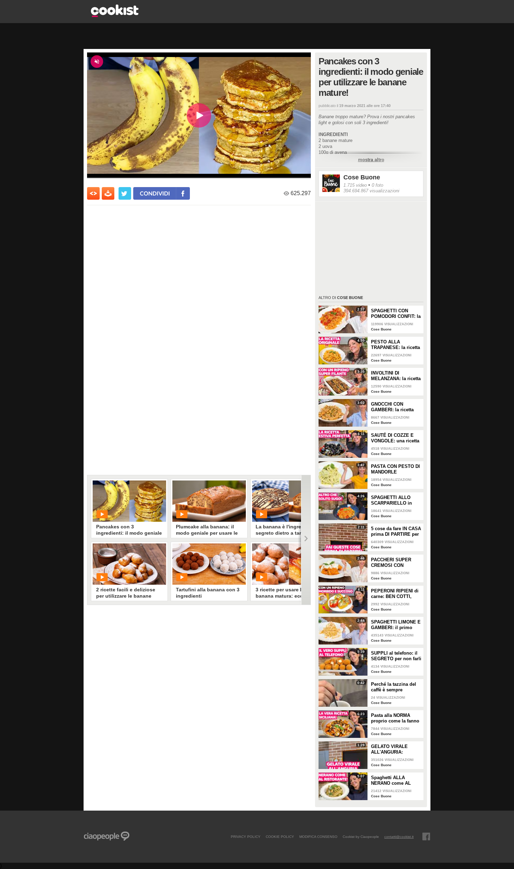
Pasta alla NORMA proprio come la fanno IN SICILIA (395, 718)
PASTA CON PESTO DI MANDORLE (395, 469)
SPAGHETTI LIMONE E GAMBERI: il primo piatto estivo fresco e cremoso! (396, 625)
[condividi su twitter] (125, 193)
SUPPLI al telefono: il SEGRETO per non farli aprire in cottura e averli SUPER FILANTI (396, 656)
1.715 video (355, 185)
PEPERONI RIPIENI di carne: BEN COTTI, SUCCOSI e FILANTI (395, 593)
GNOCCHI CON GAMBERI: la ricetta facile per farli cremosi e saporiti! (395, 407)
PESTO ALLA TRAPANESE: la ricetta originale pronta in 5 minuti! (395, 344)
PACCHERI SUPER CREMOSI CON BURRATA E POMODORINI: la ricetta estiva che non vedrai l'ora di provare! (395, 562)
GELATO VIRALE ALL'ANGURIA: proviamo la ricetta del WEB (395, 749)
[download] (108, 193)
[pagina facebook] (426, 836)
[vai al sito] (114, 15)
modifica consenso (318, 836)
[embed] (93, 193)
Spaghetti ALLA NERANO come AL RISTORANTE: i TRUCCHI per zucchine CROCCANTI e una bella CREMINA (395, 780)
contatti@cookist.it (399, 836)
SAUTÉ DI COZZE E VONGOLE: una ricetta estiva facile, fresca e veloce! (395, 438)
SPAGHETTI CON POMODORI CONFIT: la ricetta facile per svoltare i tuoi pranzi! (396, 313)
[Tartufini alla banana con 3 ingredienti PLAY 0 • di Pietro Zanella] (209, 564)
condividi (155, 193)
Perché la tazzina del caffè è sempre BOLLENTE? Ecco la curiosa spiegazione (393, 687)
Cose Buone (361, 177)
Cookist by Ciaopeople (361, 836)
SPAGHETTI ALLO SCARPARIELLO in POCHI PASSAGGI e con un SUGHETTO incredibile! (392, 500)
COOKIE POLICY (280, 836)
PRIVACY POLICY (245, 836)
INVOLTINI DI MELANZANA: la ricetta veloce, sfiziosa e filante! (396, 376)
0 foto (377, 185)
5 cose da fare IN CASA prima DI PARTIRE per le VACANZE (396, 531)
